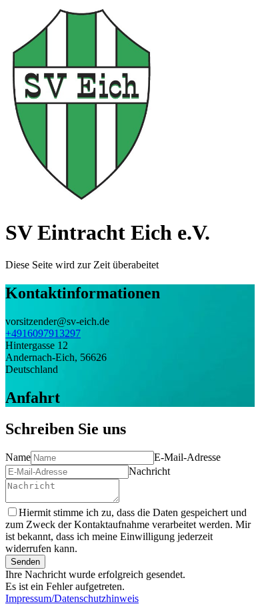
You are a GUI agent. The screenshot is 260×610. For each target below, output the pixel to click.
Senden (25, 562)
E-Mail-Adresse (187, 457)
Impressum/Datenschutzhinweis (72, 598)
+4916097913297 (43, 333)
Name (18, 457)
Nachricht (149, 471)
